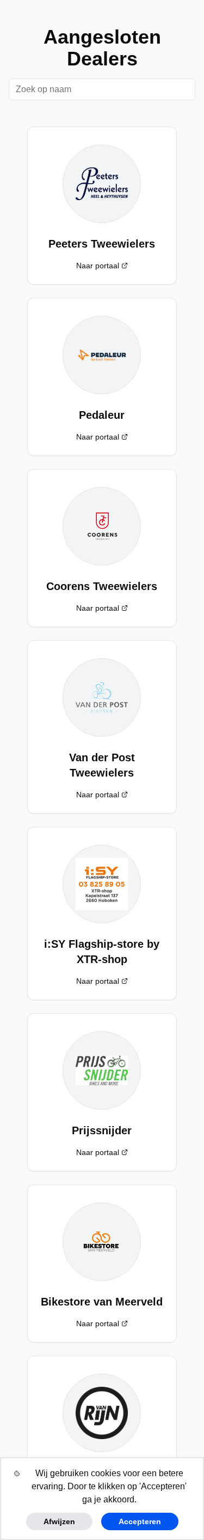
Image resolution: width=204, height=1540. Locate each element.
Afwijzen (59, 1521)
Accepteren (140, 1521)
